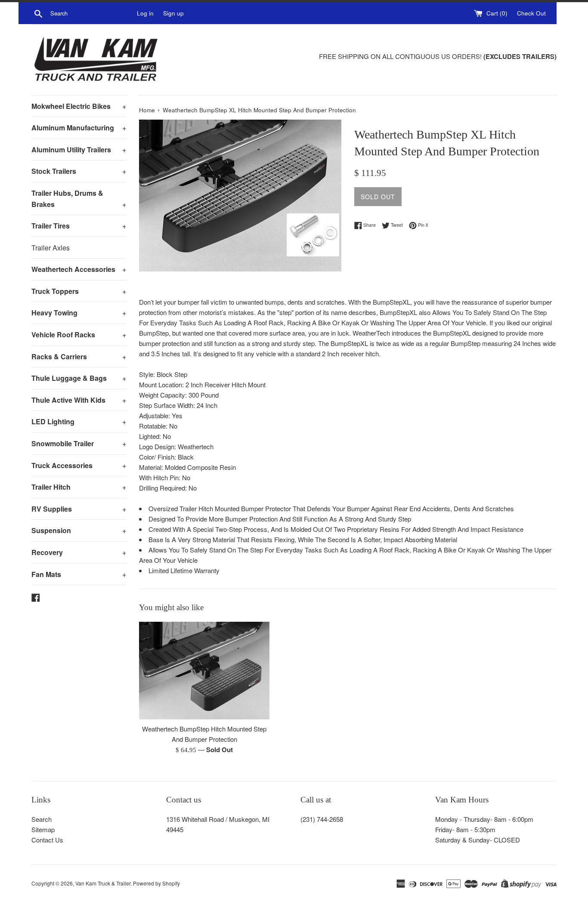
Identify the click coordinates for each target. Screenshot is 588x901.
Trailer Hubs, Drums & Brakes (78, 198)
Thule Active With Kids (78, 400)
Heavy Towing (78, 313)
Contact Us (47, 839)
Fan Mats (78, 574)
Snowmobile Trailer (78, 443)
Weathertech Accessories (78, 269)
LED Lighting (78, 421)
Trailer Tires (78, 226)
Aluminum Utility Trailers (78, 149)
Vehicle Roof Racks (78, 334)
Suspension (78, 530)
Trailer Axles (50, 248)
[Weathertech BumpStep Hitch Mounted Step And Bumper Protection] (204, 670)
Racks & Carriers (78, 356)
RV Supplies (78, 509)
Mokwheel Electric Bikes (78, 106)
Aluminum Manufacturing (78, 128)
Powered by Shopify (156, 883)
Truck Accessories (78, 465)
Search (41, 819)
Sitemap (43, 829)
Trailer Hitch (78, 487)
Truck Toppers (78, 291)
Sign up (173, 13)
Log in (145, 13)
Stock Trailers (78, 171)
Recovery (78, 552)
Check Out (531, 13)
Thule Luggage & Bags (78, 378)
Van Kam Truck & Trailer (102, 883)
